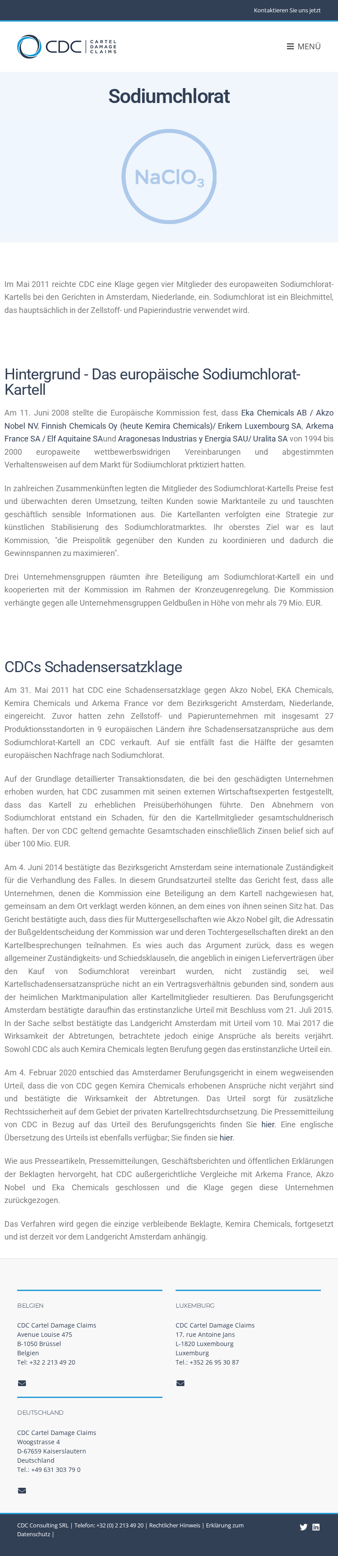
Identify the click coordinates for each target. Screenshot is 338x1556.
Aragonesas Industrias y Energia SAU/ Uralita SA (202, 438)
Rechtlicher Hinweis (174, 1525)
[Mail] (22, 1383)
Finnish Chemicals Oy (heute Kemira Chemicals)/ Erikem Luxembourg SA (171, 425)
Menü (308, 46)
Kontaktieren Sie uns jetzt (287, 10)
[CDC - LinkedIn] (304, 1527)
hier (267, 1124)
